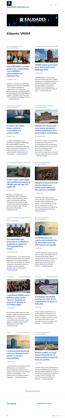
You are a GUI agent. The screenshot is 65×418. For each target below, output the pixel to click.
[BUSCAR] (55, 4)
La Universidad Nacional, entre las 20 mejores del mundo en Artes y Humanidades (18, 354)
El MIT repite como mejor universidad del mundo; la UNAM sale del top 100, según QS (18, 183)
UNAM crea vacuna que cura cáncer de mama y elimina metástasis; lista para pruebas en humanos (46, 129)
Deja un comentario (13, 48)
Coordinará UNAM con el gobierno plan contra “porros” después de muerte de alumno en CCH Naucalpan (18, 300)
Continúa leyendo (13, 99)
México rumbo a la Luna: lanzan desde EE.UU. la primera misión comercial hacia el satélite (46, 356)
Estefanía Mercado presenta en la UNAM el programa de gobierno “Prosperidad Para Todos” (17, 244)
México (44, 46)
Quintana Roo (18, 46)
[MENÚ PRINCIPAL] (51, 4)
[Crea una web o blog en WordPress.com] (7, 415)
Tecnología (19, 105)
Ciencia (9, 105)
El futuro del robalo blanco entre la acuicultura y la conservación (16, 129)
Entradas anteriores (32, 391)
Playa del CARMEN (19, 217)
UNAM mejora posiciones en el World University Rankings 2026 (46, 67)
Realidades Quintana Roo (18, 7)
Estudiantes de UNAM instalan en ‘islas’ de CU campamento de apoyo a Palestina (46, 300)
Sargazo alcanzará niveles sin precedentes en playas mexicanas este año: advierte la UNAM (46, 186)
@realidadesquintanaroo (44, 403)
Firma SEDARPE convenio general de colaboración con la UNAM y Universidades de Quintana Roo (18, 71)
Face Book (11, 403)
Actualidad (10, 46)
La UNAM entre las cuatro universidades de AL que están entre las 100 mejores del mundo (46, 241)
